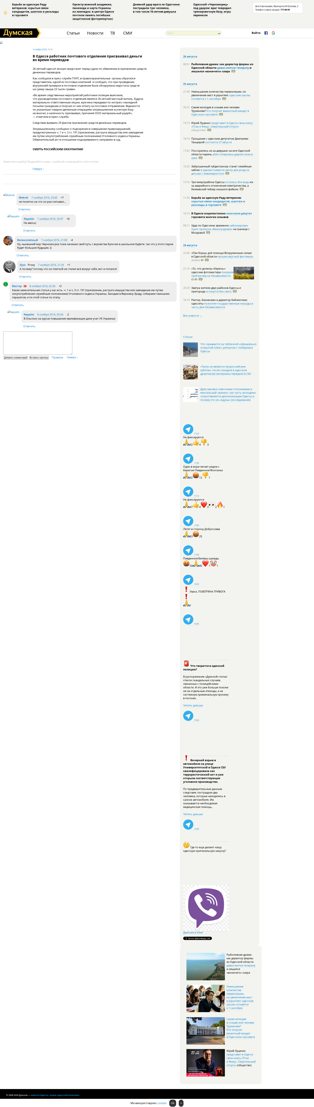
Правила (57, 357)
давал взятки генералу (233, 68)
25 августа (190, 84)
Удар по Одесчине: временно (210, 225)
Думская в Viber (193, 932)
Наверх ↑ (38, 169)
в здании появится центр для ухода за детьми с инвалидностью (220, 171)
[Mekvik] (9, 195)
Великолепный (27, 240)
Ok (172, 1103)
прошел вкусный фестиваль (235, 256)
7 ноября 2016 (40, 49)
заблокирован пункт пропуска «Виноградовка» (219, 227)
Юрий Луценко (201, 123)
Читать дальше (193, 705)
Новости (95, 33)
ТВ (112, 33)
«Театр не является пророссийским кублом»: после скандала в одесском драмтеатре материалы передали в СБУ (225, 370)
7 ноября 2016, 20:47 (50, 219)
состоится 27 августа (218, 142)
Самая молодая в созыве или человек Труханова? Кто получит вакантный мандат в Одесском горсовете (241, 1028)
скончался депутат (239, 213)
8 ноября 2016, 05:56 (50, 314)
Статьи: (188, 337)
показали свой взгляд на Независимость (212, 274)
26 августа (190, 56)
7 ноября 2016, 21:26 (51, 265)
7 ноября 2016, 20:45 (44, 197)
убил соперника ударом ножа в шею (222, 156)
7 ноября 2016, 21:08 (54, 240)
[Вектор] (5, 285)
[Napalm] (13, 216)
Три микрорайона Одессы (208, 182)
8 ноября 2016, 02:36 (42, 286)
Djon (23, 265)
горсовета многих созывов (209, 217)
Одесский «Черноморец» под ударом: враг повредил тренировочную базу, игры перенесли (212, 10)
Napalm (29, 219)
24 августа (190, 245)
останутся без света (218, 291)
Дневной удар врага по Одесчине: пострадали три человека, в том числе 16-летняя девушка (156, 8)
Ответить (24, 209)
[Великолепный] (8, 244)
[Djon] (9, 272)
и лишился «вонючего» (221, 69)
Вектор (17, 286)
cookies (162, 1103)
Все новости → (192, 315)
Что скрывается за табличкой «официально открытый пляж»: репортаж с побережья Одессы (228, 347)
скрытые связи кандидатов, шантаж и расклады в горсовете (218, 203)
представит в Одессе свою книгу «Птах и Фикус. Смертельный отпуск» (222, 124)
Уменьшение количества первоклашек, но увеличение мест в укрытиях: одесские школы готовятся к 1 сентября (240, 997)
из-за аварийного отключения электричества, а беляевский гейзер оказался (222, 185)
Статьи (73, 33)
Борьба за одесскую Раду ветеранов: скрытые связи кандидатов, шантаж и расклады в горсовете (35, 10)
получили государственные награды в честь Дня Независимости (222, 305)
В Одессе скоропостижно (208, 213)
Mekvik (23, 197)
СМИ (127, 33)
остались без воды (237, 182)
